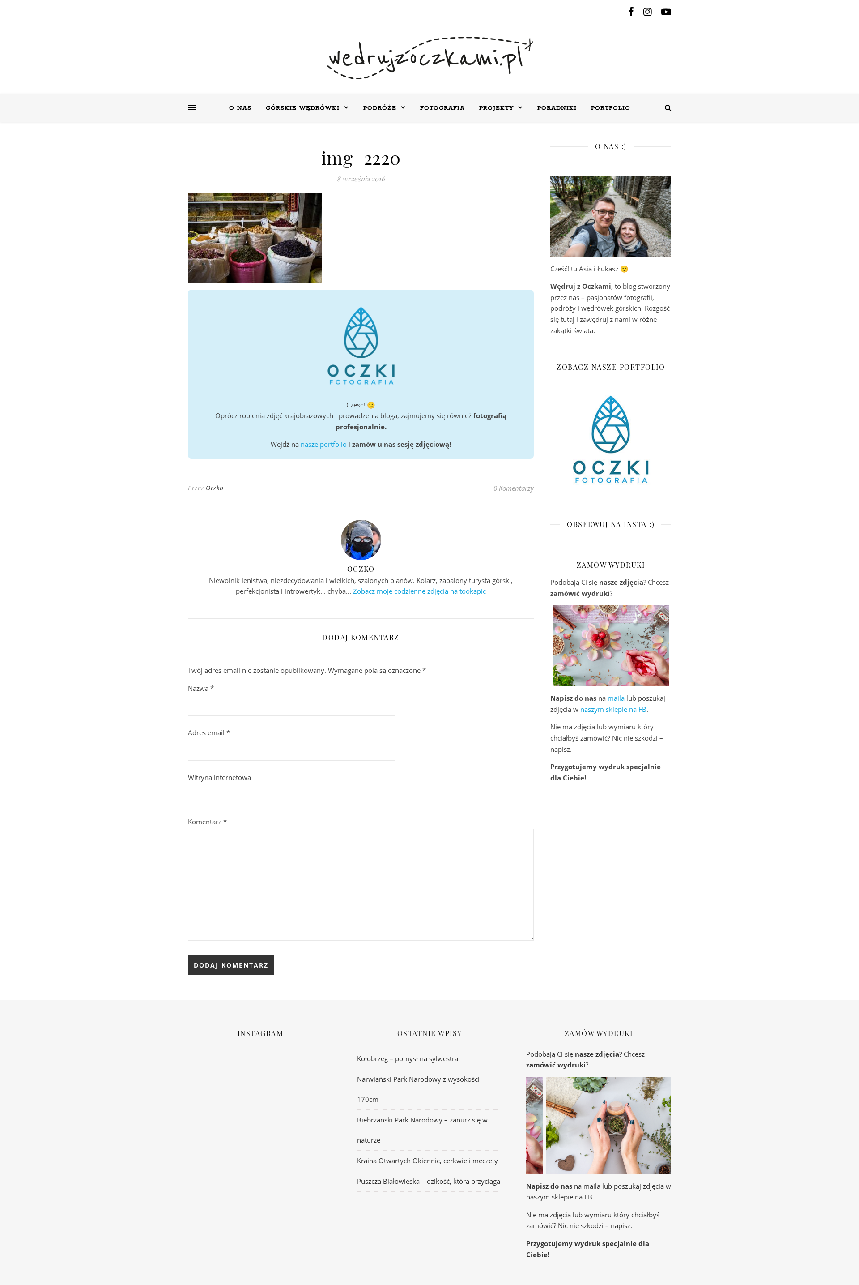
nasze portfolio (324, 444)
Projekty (496, 108)
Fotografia (442, 108)
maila (616, 698)
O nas (240, 108)
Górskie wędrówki (303, 108)
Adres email (209, 732)
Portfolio (610, 108)
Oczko (215, 488)
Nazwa (201, 688)
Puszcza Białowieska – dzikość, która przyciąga (428, 1181)
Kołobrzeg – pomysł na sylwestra (407, 1058)
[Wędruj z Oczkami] (429, 58)
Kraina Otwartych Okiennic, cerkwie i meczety (427, 1160)
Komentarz (207, 821)
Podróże (379, 108)
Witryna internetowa (219, 777)
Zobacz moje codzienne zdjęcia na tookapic (419, 591)
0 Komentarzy (513, 488)
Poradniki (557, 108)
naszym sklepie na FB (613, 709)
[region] (610, 645)
